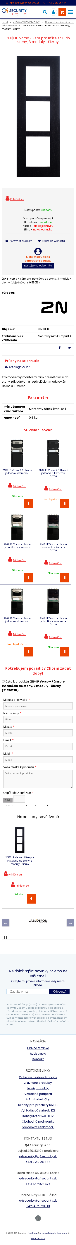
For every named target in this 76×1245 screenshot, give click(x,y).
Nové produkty (38, 1088)
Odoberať (59, 991)
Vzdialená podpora (38, 1094)
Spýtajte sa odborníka (38, 265)
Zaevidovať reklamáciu (38, 1127)
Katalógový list (19, 367)
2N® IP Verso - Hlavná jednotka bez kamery (17, 545)
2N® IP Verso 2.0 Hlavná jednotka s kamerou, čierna (53, 473)
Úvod (5, 22)
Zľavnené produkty (38, 1083)
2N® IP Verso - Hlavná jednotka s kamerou (17, 619)
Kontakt (38, 1059)
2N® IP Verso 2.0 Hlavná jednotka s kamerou (17, 471)
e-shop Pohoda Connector (54, 1233)
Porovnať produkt (20, 241)
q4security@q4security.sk (24, 2)
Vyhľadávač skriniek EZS (38, 1110)
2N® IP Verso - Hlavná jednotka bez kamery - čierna (53, 547)
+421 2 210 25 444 (57, 2)
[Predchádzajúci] (5, 922)
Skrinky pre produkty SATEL (38, 1105)
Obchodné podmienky (38, 1121)
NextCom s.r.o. (38, 1238)
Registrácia (38, 1053)
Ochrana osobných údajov (38, 1077)
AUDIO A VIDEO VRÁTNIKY (26, 22)
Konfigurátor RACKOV (38, 1116)
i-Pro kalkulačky (38, 1099)
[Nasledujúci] (70, 922)
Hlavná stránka (38, 1048)
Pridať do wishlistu (53, 241)
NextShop (32, 1233)
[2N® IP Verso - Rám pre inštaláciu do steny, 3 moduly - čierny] (38, 116)
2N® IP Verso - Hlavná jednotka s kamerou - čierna (53, 621)
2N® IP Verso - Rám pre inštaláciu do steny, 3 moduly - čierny (19, 861)
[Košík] (62, 12)
